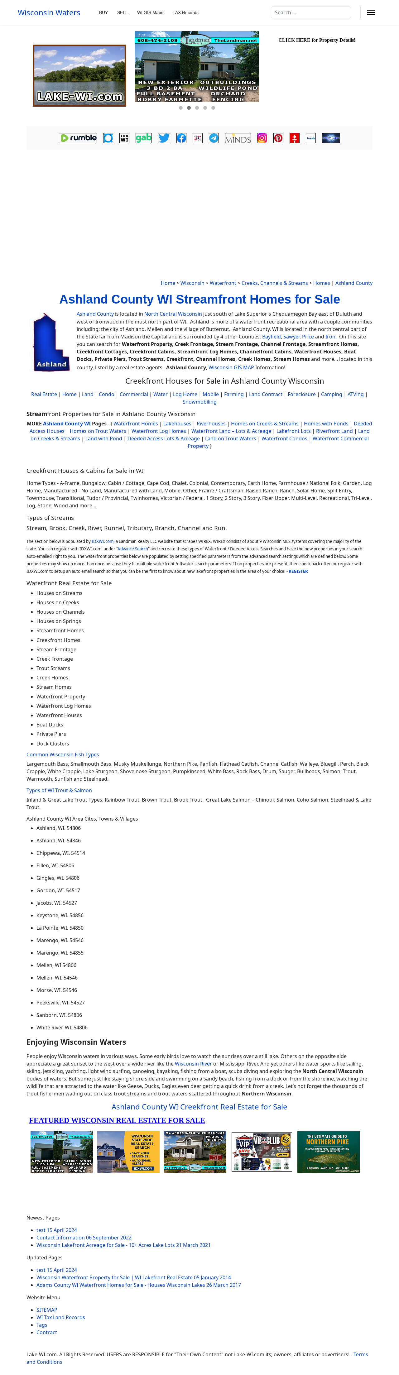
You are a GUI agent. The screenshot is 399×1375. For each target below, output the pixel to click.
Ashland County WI (67, 423)
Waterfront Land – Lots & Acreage (231, 431)
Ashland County (354, 283)
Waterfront (223, 283)
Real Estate (44, 394)
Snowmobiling (200, 401)
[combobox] (311, 12)
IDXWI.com (102, 541)
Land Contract (265, 394)
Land (88, 394)
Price (308, 336)
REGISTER (298, 571)
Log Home (185, 394)
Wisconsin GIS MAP (231, 367)
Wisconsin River (193, 1063)
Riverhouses (211, 423)
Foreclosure (302, 394)
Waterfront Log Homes (159, 431)
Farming (234, 394)
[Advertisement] (199, 198)
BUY (103, 12)
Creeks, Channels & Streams (275, 283)
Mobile (211, 394)
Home (168, 283)
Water (160, 394)
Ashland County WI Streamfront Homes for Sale (199, 299)
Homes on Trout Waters (98, 431)
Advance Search (133, 549)
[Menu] (371, 12)
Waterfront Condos (284, 438)
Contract (46, 1332)
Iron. (331, 336)
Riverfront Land (334, 431)
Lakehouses (177, 423)
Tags (41, 1324)
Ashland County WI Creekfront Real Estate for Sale (199, 1106)
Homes (321, 283)
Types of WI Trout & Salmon (59, 790)
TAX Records (186, 12)
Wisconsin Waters (49, 12)
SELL (122, 12)
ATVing (356, 394)
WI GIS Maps (150, 12)
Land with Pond (103, 438)
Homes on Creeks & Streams (265, 423)
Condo (106, 394)
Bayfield (271, 336)
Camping (331, 394)
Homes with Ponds (326, 423)
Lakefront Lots (293, 431)
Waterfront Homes (135, 423)
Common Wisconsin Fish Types (62, 754)
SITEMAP (46, 1309)
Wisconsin (192, 283)
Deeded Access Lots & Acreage (163, 438)
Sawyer (291, 336)
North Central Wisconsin (173, 313)
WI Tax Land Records (60, 1317)
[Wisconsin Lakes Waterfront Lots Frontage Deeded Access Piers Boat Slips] (80, 76)
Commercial (134, 394)
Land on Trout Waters (230, 438)
